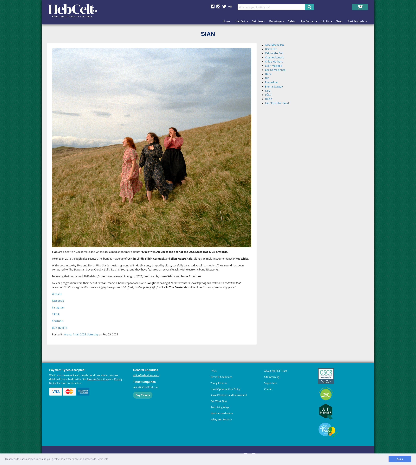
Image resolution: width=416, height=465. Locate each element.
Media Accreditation (221, 413)
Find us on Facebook (212, 6)
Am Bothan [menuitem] (307, 21)
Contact (268, 389)
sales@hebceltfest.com (145, 387)
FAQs (213, 370)
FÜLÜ (268, 95)
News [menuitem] (339, 21)
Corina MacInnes (275, 70)
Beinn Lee (271, 49)
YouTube (57, 321)
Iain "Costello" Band (277, 103)
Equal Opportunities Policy (225, 389)
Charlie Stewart (274, 57)
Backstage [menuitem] (275, 21)
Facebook (58, 300)
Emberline (271, 82)
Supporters (270, 383)
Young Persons (218, 383)
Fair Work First (218, 401)
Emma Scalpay (274, 86)
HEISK (268, 99)
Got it (400, 459)
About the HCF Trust (275, 370)
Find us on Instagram (218, 6)
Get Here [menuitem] (257, 21)
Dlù (267, 78)
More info (103, 459)
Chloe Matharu (274, 61)
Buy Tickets (143, 395)
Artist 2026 (79, 334)
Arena (68, 334)
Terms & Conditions (98, 379)
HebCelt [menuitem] (240, 21)
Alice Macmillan (274, 45)
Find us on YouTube (230, 6)
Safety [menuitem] (292, 21)
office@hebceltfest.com (146, 375)
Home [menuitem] (226, 21)
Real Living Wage (219, 407)
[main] (154, 196)
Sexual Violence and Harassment (228, 395)
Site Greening (271, 376)
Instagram (58, 307)
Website (57, 294)
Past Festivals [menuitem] (356, 21)
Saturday (92, 334)
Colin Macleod (273, 66)
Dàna (268, 74)
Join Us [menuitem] (325, 21)
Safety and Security (221, 419)
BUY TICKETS (59, 328)
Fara (267, 90)
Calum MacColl (274, 53)
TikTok (55, 314)
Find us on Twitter (224, 6)
